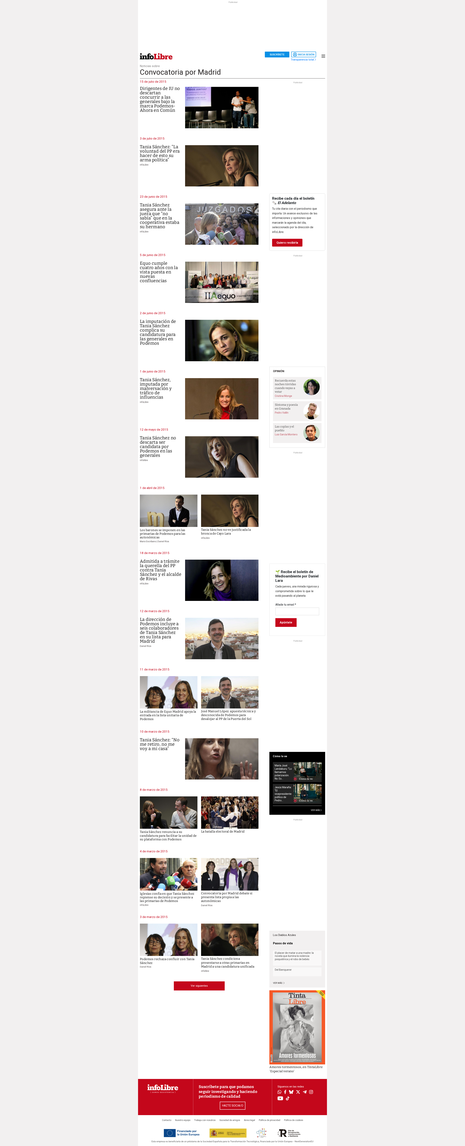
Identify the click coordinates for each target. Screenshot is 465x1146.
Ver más (278, 983)
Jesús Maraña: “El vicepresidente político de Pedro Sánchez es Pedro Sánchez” (283, 794)
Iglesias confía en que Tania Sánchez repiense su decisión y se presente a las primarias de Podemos (167, 897)
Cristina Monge (283, 395)
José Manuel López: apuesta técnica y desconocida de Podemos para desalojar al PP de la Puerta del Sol (228, 715)
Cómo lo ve (280, 756)
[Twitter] (298, 1092)
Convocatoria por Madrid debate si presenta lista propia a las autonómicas (226, 897)
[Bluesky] (291, 1092)
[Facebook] (285, 1092)
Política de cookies (293, 1120)
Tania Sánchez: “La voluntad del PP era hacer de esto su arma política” (160, 153)
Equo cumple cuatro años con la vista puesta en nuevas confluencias (159, 272)
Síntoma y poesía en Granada (286, 406)
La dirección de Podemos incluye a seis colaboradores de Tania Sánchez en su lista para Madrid (159, 630)
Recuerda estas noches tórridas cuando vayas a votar (285, 386)
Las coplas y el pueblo (284, 428)
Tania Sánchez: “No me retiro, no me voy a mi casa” (159, 744)
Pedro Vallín (281, 412)
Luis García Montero (286, 434)
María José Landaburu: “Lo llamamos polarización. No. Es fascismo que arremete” (283, 772)
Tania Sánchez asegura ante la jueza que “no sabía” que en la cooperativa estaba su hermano (159, 215)
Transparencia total (303, 59)
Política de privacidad (269, 1120)
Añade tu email (285, 604)
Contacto (166, 1120)
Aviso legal (249, 1120)
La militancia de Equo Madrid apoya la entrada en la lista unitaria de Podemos (168, 715)
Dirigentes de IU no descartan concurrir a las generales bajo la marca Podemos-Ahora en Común (160, 99)
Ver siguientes (199, 985)
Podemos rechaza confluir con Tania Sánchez (167, 961)
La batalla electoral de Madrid (223, 831)
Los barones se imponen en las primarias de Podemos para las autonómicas (162, 533)
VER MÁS (316, 810)
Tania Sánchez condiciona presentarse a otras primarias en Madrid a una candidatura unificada (227, 962)
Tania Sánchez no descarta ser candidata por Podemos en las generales (158, 446)
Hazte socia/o (232, 1105)
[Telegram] (305, 1092)
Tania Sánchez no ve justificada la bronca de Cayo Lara (226, 531)
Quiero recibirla (287, 242)
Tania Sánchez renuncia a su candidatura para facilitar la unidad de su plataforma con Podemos (168, 835)
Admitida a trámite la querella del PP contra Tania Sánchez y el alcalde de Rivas (160, 570)
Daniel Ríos (145, 646)
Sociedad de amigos (229, 1120)
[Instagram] (311, 1092)
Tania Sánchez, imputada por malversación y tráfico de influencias (156, 388)
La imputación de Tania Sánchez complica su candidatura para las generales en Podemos (158, 332)
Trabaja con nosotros (205, 1120)
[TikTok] (288, 1099)
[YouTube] (280, 1099)
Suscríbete (277, 54)
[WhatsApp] (279, 1092)
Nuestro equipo (182, 1120)
